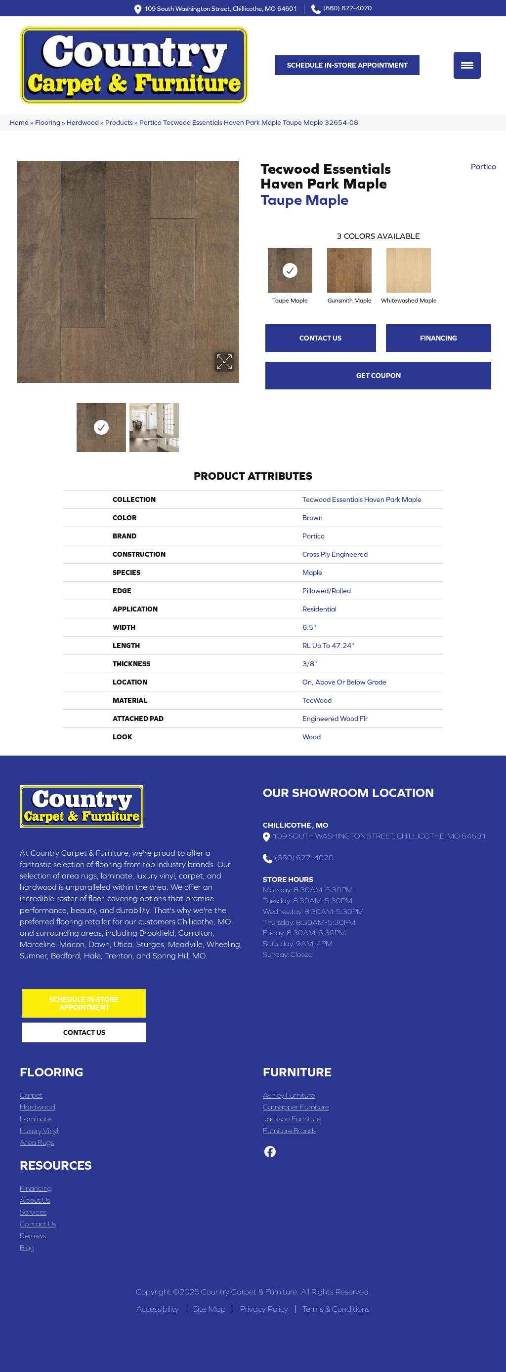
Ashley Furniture (289, 1095)
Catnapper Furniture (296, 1107)
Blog (27, 1247)
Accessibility (157, 1309)
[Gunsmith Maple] (349, 270)
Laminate (35, 1118)
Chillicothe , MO (295, 825)
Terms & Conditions (336, 1309)
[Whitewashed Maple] (408, 270)
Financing (438, 338)
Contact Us (320, 338)
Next (241, 422)
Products (119, 122)
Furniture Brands (289, 1130)
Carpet (31, 1095)
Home (19, 122)
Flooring (47, 122)
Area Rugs (37, 1142)
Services (33, 1212)
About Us (35, 1200)
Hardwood (83, 122)
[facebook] (270, 1152)
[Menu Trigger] (467, 65)
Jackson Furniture (292, 1118)
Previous (15, 422)
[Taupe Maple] (290, 270)
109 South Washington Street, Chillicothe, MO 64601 (220, 8)
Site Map (209, 1309)
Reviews (33, 1235)
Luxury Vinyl (39, 1130)
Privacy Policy (264, 1309)
